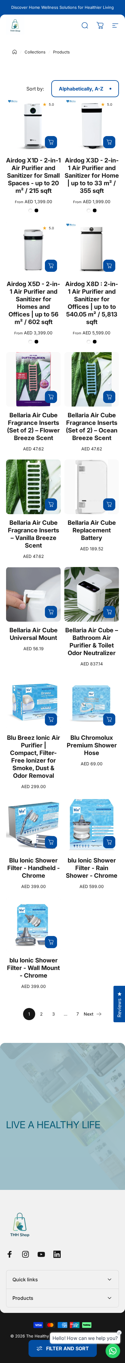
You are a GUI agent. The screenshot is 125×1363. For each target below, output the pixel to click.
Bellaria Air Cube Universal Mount (33, 634)
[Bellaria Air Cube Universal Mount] (33, 594)
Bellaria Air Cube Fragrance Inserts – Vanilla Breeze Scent (33, 534)
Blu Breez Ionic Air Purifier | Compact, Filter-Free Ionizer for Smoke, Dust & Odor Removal (33, 756)
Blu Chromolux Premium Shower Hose (92, 745)
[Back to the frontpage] (14, 52)
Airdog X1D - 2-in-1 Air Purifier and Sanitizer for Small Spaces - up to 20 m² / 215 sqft (33, 175)
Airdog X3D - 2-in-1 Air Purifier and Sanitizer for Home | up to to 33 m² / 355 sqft (92, 175)
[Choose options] (51, 142)
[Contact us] (113, 1351)
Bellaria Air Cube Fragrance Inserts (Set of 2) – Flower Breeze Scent (33, 427)
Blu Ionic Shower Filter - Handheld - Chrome (33, 868)
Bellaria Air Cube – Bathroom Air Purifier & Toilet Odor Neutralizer (91, 642)
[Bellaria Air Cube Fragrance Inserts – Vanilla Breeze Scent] (33, 486)
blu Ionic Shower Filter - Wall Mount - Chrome (33, 968)
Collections (35, 52)
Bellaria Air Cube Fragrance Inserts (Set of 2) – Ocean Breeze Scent (91, 427)
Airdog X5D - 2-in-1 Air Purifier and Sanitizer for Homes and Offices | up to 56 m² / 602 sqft (33, 303)
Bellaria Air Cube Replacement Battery (92, 530)
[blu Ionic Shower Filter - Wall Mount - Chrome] (33, 924)
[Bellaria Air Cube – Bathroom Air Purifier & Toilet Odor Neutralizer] (91, 594)
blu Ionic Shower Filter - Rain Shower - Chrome (91, 868)
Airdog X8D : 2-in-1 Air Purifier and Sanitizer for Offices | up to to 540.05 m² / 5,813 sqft (91, 303)
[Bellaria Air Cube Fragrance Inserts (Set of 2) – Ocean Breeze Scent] (91, 379)
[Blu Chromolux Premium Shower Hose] (91, 702)
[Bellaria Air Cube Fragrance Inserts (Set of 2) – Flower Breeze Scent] (33, 379)
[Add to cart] (51, 397)
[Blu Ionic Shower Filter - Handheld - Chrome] (33, 824)
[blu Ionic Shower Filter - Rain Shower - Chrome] (91, 824)
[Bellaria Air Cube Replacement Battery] (91, 486)
